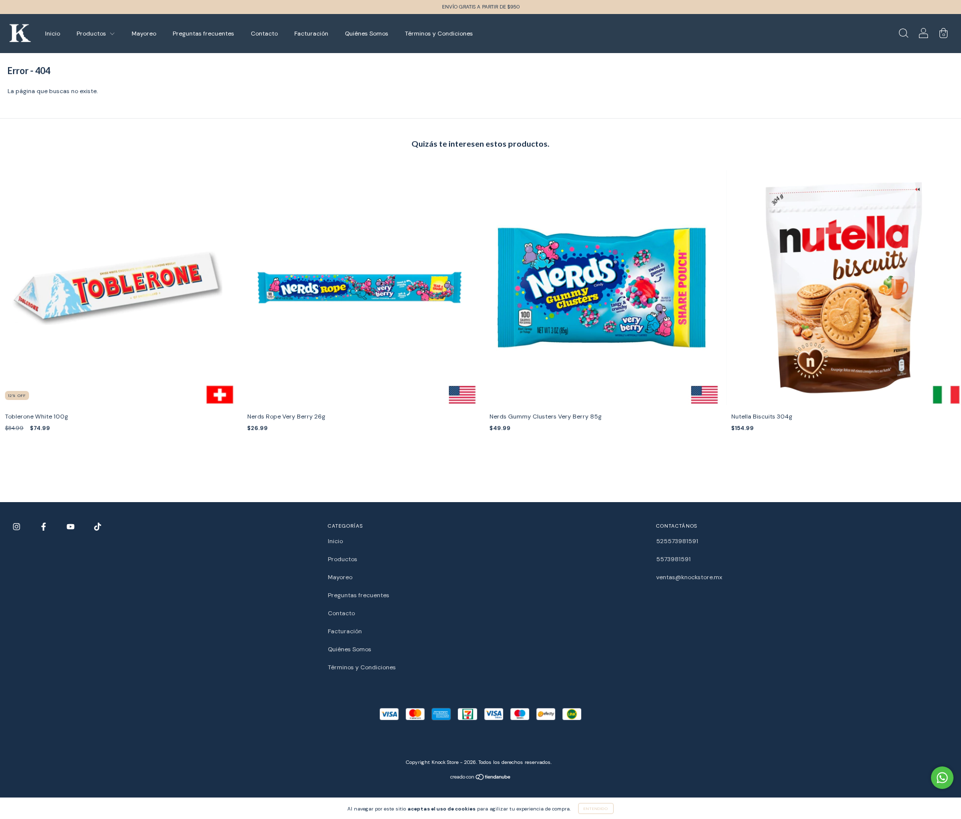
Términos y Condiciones (439, 34)
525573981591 (677, 541)
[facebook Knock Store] (44, 527)
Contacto (264, 34)
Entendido (596, 808)
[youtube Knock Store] (71, 527)
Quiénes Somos (366, 34)
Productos (92, 34)
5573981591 (673, 559)
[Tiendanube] (480, 778)
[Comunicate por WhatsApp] (942, 777)
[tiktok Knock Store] (98, 527)
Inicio (52, 34)
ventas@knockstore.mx (689, 577)
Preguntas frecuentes (203, 34)
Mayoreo (144, 34)
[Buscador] (903, 35)
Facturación (311, 34)
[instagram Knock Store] (17, 527)
